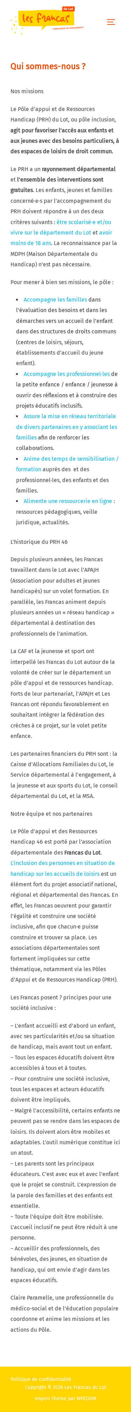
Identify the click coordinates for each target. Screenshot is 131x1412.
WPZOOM (86, 1399)
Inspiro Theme (50, 1399)
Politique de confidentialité (40, 1379)
